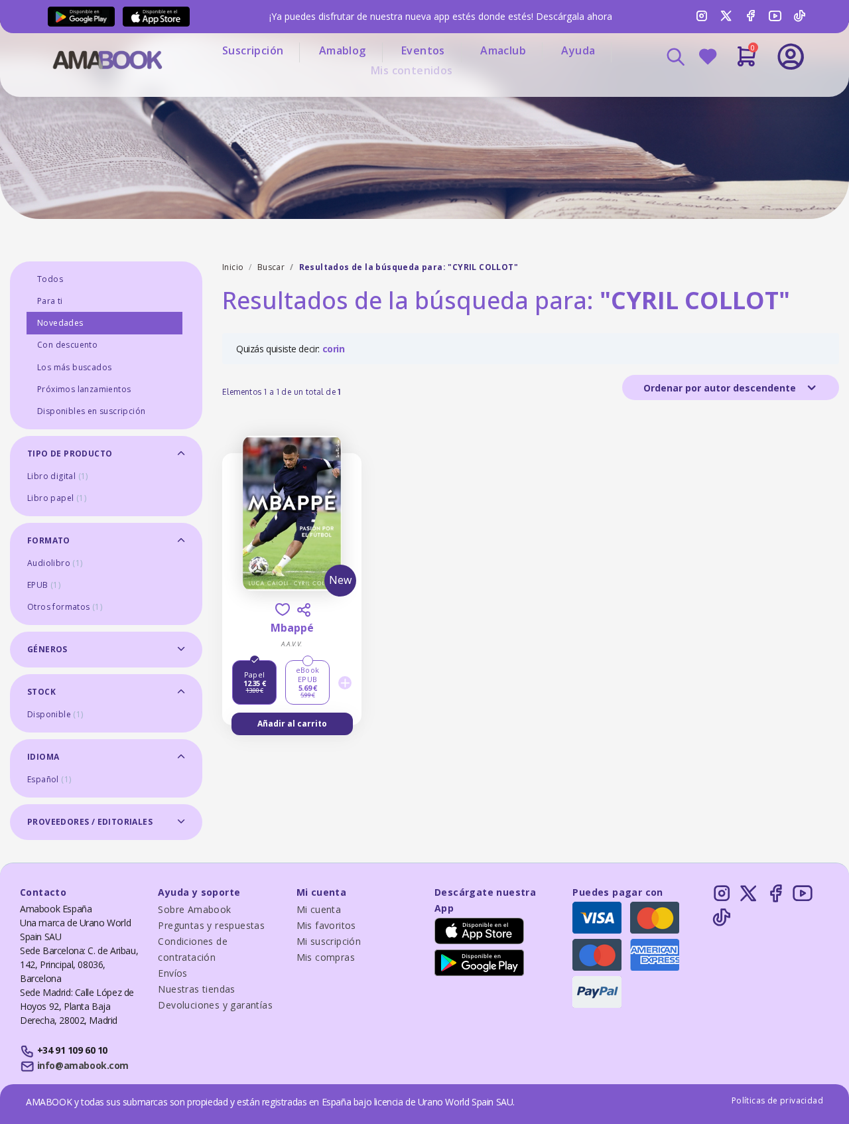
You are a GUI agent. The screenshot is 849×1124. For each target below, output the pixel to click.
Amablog (342, 50)
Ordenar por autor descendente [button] (721, 388)
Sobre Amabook (194, 909)
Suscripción (252, 50)
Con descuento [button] (67, 344)
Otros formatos (64, 606)
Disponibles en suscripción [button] (91, 411)
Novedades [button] (60, 322)
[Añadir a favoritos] (283, 609)
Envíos (172, 973)
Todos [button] (50, 279)
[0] (746, 61)
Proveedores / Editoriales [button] (90, 821)
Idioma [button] (43, 756)
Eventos (423, 50)
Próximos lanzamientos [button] (84, 389)
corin (333, 348)
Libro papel (56, 498)
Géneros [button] (47, 649)
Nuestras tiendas (196, 989)
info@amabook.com (83, 1065)
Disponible (55, 714)
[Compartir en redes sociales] (304, 610)
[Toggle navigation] (736, 93)
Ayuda (578, 50)
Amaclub (503, 50)
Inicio (232, 267)
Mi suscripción (328, 941)
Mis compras (325, 957)
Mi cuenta (319, 909)
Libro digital (57, 476)
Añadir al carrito (292, 723)
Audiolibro (55, 563)
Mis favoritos (326, 925)
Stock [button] (41, 691)
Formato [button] (48, 540)
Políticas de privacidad (777, 1100)
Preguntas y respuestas (211, 925)
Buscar (271, 267)
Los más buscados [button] (74, 367)
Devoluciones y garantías (215, 1005)
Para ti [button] (50, 301)
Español (49, 779)
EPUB (43, 585)
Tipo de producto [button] (69, 453)
